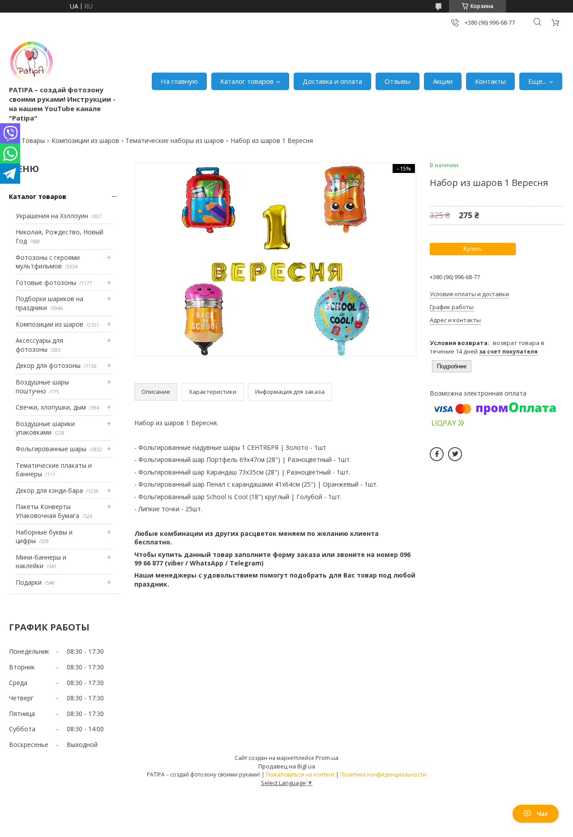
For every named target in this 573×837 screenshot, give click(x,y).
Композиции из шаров (85, 140)
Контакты (490, 81)
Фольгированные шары (51, 448)
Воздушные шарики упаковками (45, 428)
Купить (472, 249)
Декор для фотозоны (48, 365)
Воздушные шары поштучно (42, 386)
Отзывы (398, 81)
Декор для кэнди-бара (49, 490)
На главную (179, 81)
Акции (443, 81)
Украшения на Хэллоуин (52, 215)
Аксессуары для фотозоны (39, 345)
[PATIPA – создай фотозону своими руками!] (31, 62)
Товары (33, 140)
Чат (542, 813)
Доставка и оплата (332, 81)
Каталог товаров (247, 81)
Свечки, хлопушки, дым (51, 407)
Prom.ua (327, 758)
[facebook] (437, 454)
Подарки (29, 582)
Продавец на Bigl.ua (286, 766)
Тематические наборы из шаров (174, 140)
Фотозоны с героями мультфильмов (48, 262)
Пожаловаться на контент (300, 774)
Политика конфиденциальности (383, 774)
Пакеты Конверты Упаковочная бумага (47, 511)
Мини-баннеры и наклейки (41, 561)
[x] (455, 454)
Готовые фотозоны (46, 282)
